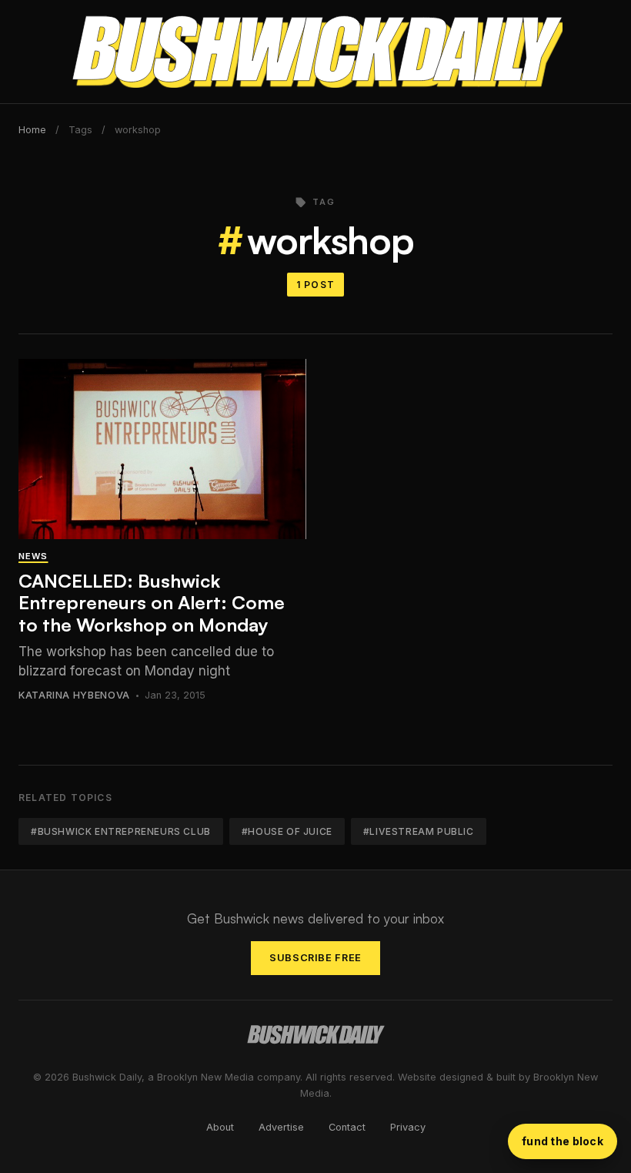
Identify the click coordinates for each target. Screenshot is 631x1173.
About (220, 1127)
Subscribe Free (315, 958)
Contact (347, 1127)
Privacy (408, 1127)
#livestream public (418, 831)
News (33, 556)
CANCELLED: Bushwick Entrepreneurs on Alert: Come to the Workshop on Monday (151, 603)
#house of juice (287, 831)
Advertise (281, 1127)
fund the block (562, 1141)
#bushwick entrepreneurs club (121, 831)
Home (32, 130)
